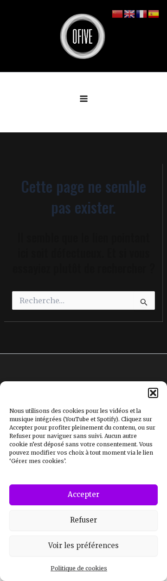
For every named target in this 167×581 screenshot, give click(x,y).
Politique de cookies (79, 568)
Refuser (83, 520)
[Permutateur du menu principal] (83, 99)
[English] (130, 13)
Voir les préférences (83, 545)
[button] (153, 393)
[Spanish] (154, 13)
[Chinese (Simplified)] (118, 13)
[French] (142, 13)
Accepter (83, 494)
